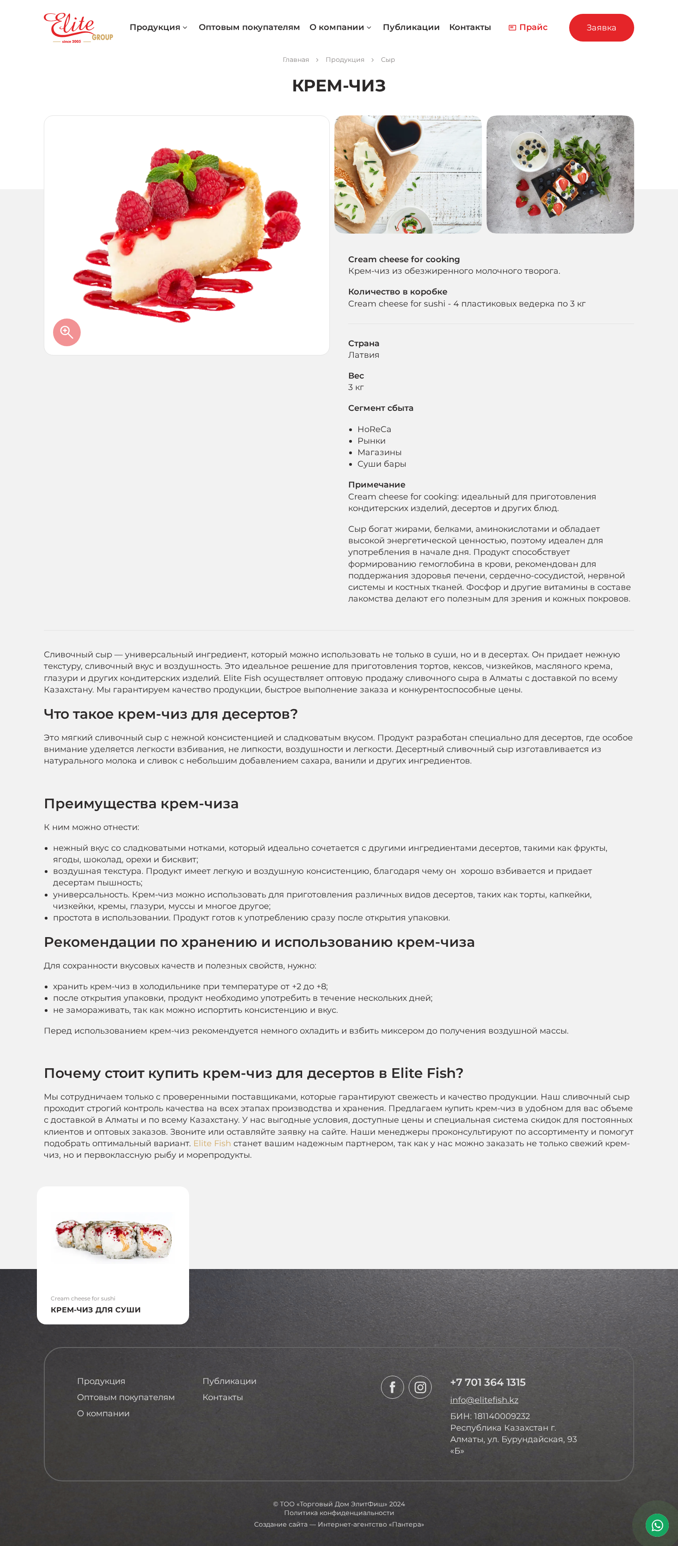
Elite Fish (212, 1143)
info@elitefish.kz (484, 1400)
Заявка (602, 28)
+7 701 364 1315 (488, 1382)
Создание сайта (281, 1524)
